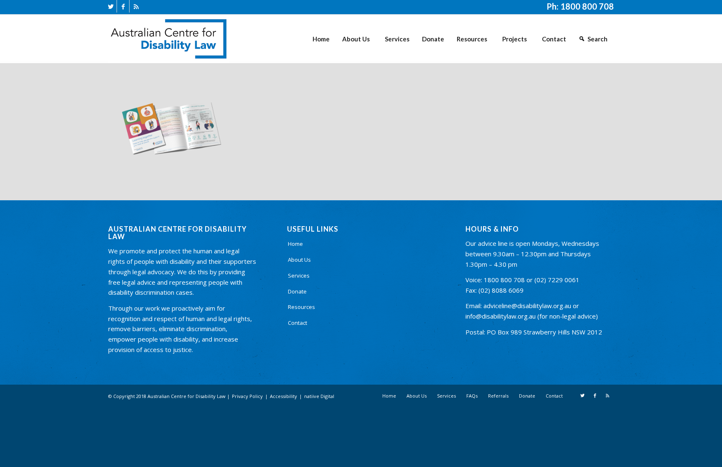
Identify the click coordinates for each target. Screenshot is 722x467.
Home (321, 39)
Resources (472, 39)
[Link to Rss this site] (136, 6)
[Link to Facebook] (123, 6)
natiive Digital (319, 396)
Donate (433, 39)
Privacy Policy (247, 396)
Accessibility (283, 396)
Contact (554, 39)
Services (397, 39)
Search (597, 39)
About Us (356, 39)
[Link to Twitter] (110, 6)
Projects (514, 39)
